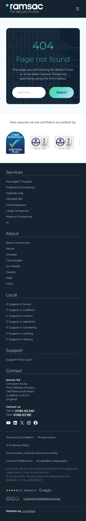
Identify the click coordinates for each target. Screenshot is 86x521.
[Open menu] (77, 8)
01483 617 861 (22, 414)
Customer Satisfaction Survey (41, 498)
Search (61, 92)
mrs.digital (28, 511)
